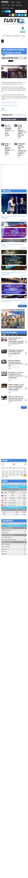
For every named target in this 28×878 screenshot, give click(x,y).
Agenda (13, 5)
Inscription (18, 2)
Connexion (13, 2)
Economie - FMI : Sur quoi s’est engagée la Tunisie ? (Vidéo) (13, 300)
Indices (12, 8)
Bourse (8, 5)
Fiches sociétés (19, 5)
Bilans (6, 110)
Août (14, 464)
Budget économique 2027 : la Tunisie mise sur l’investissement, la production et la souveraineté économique (16, 340)
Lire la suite (23, 219)
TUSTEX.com (5, 2)
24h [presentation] (8, 335)
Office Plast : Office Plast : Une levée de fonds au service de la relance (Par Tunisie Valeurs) (15, 398)
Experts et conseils (5, 8)
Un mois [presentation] (4, 335)
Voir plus (22, 306)
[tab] (4, 335)
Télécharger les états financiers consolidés (9, 105)
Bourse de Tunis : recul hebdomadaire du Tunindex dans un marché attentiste (8, 130)
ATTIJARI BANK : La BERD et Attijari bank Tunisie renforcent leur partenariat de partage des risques (21, 149)
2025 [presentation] (12, 335)
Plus (24, 407)
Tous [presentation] (16, 335)
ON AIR (7, 11)
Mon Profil (4, 5)
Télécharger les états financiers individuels (9, 102)
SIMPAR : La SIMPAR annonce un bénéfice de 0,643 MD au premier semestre (8, 148)
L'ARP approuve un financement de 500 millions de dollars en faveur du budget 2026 (16, 351)
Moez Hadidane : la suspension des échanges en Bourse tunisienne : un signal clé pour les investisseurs (15, 375)
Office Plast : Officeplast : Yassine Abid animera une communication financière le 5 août (15, 363)
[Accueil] (14, 22)
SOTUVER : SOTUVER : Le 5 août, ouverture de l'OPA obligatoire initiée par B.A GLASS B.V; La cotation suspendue (16, 387)
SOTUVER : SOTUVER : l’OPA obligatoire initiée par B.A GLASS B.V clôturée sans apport (21, 130)
